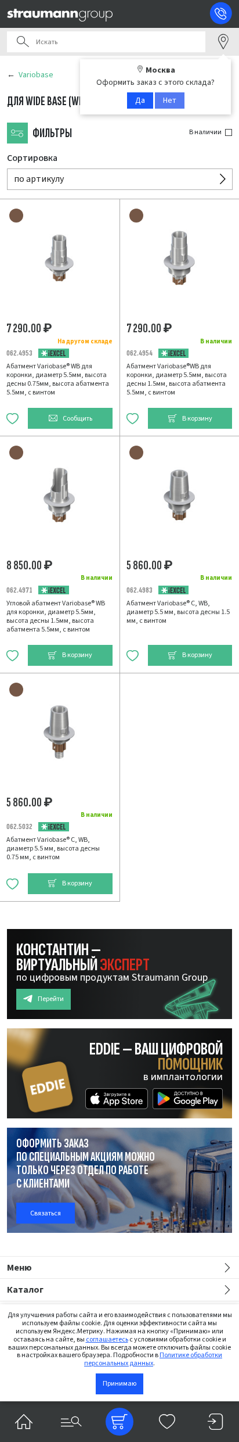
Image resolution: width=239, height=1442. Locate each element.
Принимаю (119, 1384)
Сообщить (77, 419)
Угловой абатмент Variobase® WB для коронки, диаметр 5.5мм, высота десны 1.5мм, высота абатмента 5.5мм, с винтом (55, 616)
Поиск (23, 42)
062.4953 (19, 353)
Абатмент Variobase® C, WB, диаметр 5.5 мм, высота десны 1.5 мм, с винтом (178, 612)
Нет (169, 100)
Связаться (45, 1213)
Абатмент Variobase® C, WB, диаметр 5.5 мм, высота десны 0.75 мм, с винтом (53, 848)
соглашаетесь (107, 1339)
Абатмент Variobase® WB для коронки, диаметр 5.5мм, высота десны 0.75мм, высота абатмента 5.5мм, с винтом (57, 379)
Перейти (51, 999)
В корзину (197, 419)
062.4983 (139, 590)
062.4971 (19, 590)
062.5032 (19, 826)
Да (140, 100)
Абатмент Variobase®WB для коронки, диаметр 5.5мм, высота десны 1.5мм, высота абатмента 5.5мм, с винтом (176, 379)
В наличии (205, 132)
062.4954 (139, 353)
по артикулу (39, 179)
